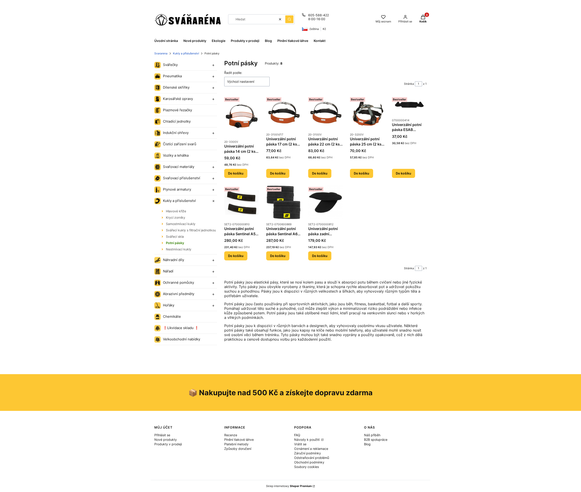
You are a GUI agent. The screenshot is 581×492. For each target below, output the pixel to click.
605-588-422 (318, 15)
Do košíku (236, 173)
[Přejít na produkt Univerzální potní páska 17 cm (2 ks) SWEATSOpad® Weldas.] (283, 112)
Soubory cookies (306, 467)
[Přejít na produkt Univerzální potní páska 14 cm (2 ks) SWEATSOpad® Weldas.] (241, 116)
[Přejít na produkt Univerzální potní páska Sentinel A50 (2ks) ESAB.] (241, 202)
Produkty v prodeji (168, 444)
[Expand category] (213, 65)
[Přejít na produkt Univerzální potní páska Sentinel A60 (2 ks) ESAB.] (283, 202)
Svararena (160, 53)
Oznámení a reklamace (311, 449)
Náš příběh (372, 435)
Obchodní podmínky (309, 462)
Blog (367, 444)
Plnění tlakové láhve (239, 439)
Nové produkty (165, 439)
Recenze (230, 435)
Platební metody (236, 444)
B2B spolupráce (375, 439)
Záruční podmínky (307, 453)
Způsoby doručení (237, 449)
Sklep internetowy (289, 486)
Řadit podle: (233, 73)
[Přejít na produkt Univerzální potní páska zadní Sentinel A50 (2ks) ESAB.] (325, 202)
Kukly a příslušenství (186, 53)
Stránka (409, 83)
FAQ (297, 435)
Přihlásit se (162, 435)
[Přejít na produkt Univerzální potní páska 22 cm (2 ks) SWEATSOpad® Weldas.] (325, 112)
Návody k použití (307, 439)
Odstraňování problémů (311, 458)
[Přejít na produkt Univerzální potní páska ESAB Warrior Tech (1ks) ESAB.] (409, 105)
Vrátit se (300, 444)
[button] (289, 19)
